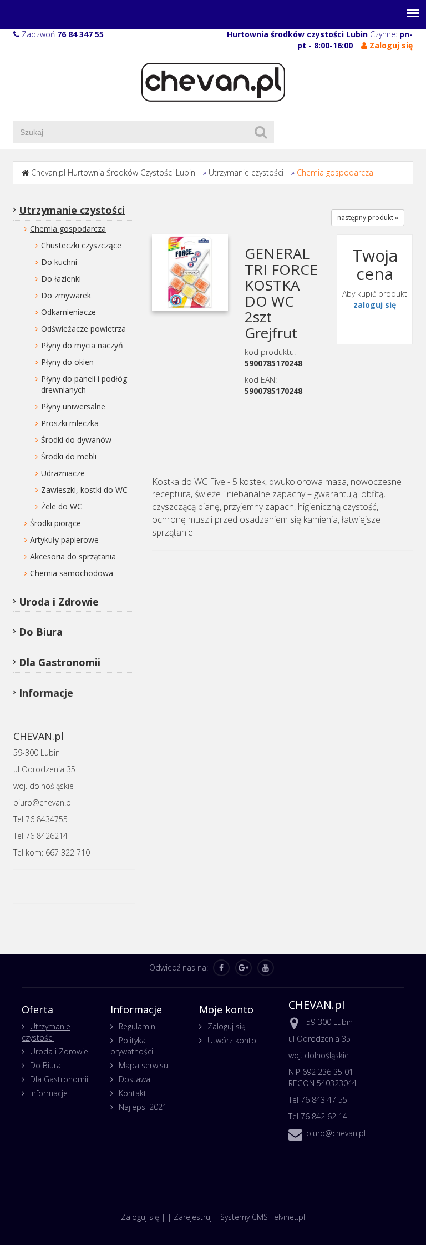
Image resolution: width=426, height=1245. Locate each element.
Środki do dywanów (76, 439)
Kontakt (132, 1093)
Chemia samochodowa (71, 573)
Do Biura (41, 631)
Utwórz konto (231, 1040)
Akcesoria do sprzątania (73, 556)
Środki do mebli (69, 456)
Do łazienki (61, 278)
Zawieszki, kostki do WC (84, 489)
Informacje (46, 692)
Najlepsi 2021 (143, 1107)
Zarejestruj (193, 1217)
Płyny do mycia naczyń (82, 345)
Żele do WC (61, 506)
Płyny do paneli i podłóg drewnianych (84, 384)
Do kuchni (59, 262)
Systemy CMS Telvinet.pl (262, 1217)
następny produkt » (367, 217)
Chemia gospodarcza (335, 172)
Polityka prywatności (131, 1046)
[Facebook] (221, 967)
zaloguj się (374, 304)
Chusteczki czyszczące (81, 245)
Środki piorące (55, 523)
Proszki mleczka (70, 423)
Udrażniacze (63, 473)
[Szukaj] (260, 132)
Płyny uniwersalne (73, 406)
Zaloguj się (226, 1026)
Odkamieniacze (68, 312)
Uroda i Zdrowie (59, 601)
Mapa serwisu (143, 1065)
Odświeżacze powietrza (83, 328)
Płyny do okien (67, 362)
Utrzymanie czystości (246, 172)
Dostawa (134, 1079)
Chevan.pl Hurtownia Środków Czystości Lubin (113, 172)
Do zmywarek (66, 295)
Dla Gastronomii (59, 662)
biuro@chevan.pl (336, 1133)
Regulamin (137, 1026)
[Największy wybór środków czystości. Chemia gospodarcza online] (213, 81)
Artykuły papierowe (64, 539)
